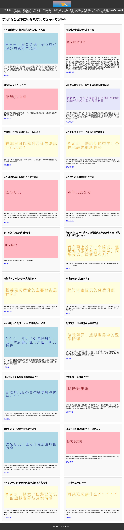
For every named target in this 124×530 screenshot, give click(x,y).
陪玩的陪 (37, 10)
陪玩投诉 (69, 268)
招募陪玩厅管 (8, 311)
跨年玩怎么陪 (70, 221)
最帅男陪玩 (87, 10)
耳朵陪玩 (69, 517)
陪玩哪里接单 (70, 72)
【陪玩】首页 (7, 10)
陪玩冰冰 (95, 12)
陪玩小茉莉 (69, 462)
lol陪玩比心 (47, 12)
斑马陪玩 (7, 222)
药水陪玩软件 (70, 122)
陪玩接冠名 (74, 12)
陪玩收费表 (69, 10)
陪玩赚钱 (7, 264)
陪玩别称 (97, 10)
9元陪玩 (6, 367)
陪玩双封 (17, 10)
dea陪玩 (56, 12)
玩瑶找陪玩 (7, 165)
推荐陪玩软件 (105, 12)
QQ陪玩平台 (37, 12)
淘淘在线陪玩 (47, 10)
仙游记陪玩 (7, 517)
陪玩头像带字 (70, 167)
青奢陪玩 (69, 313)
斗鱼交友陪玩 (85, 12)
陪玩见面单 (7, 118)
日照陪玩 (7, 419)
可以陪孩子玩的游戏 (109, 10)
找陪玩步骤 (69, 412)
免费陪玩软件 (58, 10)
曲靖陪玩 (65, 12)
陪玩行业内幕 (27, 10)
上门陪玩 (78, 10)
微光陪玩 (7, 472)
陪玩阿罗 (69, 358)
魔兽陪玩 (7, 75)
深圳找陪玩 (27, 12)
